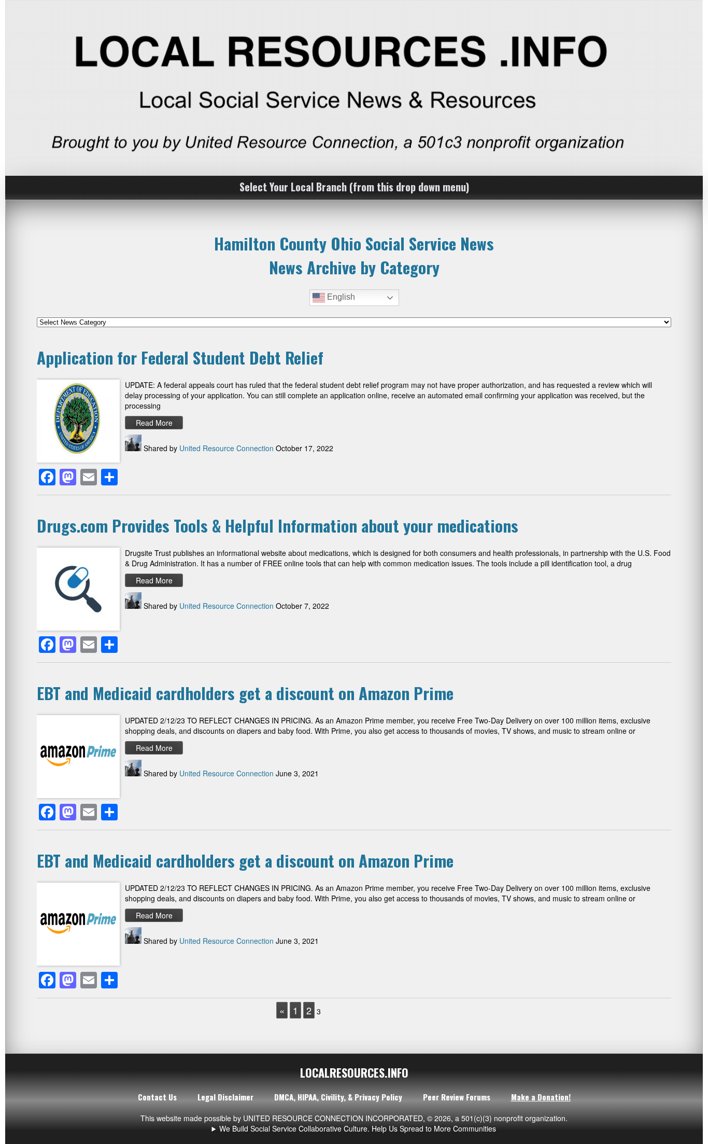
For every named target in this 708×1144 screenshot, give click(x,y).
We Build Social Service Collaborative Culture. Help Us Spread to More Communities (357, 1128)
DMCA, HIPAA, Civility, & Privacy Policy (338, 1097)
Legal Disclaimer (225, 1097)
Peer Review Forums (456, 1097)
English (340, 297)
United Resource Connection (226, 448)
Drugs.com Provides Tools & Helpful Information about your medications (277, 525)
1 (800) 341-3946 (357, 1128)
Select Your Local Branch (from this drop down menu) (354, 186)
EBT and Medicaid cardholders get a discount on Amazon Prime (245, 693)
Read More (154, 422)
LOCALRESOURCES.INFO (354, 1072)
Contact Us (157, 1097)
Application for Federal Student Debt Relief (180, 357)
